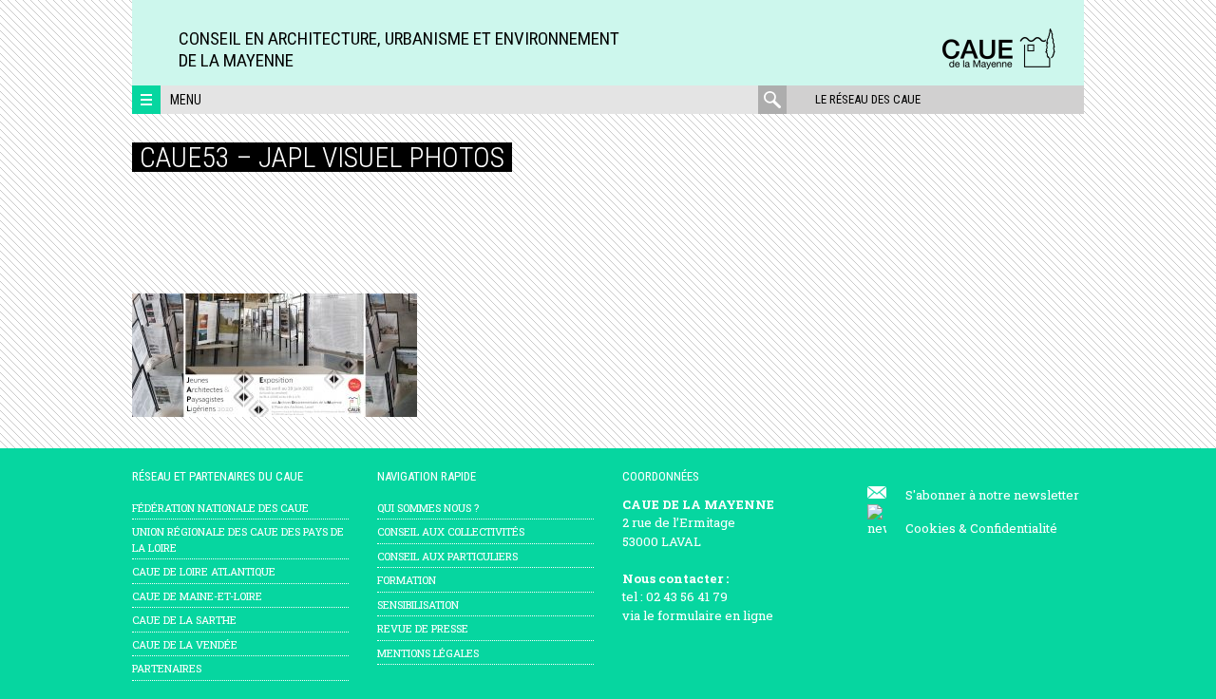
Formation (406, 580)
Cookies (930, 528)
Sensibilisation (418, 604)
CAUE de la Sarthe (184, 620)
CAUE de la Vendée (185, 644)
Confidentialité (1013, 528)
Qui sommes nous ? (428, 508)
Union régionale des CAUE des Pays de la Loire (238, 539)
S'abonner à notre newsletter (992, 494)
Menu (185, 99)
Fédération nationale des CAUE (220, 508)
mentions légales (428, 653)
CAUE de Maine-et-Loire (197, 596)
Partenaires (166, 668)
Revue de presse (422, 628)
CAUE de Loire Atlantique (204, 571)
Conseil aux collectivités (450, 531)
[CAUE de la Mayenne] (998, 66)
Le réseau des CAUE (868, 99)
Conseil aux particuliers (447, 556)
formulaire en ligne (715, 615)
